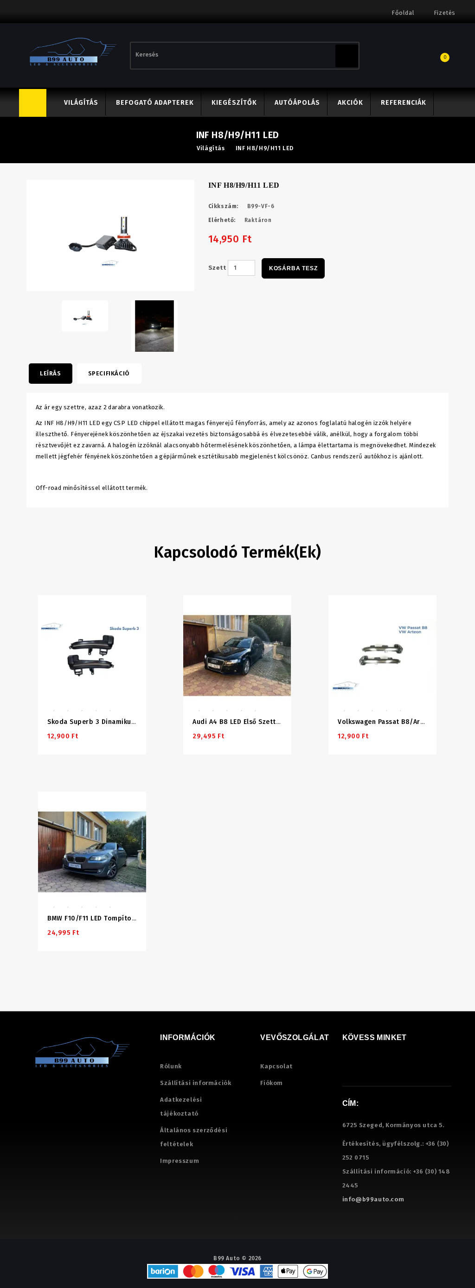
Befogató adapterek (155, 103)
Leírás (50, 373)
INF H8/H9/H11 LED (265, 148)
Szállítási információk (195, 1082)
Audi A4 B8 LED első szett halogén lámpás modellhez (280, 722)
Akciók (350, 103)
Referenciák (403, 103)
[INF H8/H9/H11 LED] (85, 315)
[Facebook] (348, 1069)
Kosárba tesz (293, 268)
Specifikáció (108, 373)
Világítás (81, 103)
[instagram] (361, 1069)
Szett (217, 267)
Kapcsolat (276, 1066)
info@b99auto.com (373, 1199)
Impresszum (179, 1160)
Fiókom (271, 1082)
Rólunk (171, 1066)
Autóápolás (297, 103)
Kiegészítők (234, 103)
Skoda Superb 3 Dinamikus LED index (107, 722)
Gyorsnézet (95, 611)
